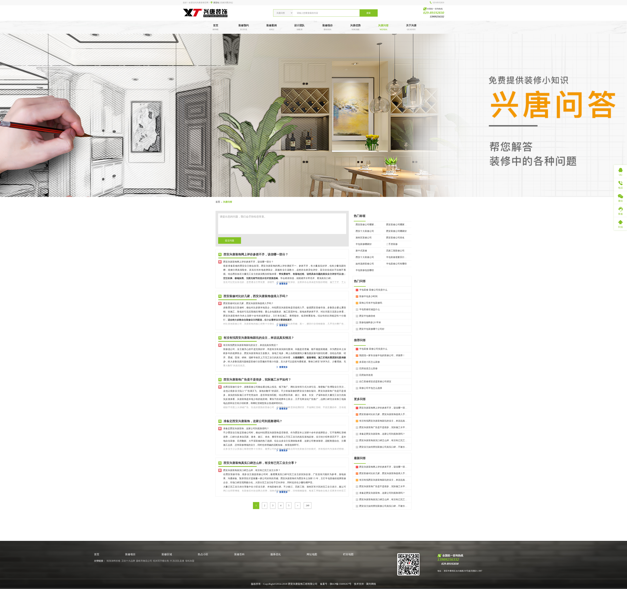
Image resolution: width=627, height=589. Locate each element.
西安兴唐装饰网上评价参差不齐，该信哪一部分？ (382, 408)
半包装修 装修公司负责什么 (371, 290)
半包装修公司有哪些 (396, 264)
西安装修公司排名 (395, 237)
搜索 (368, 13)
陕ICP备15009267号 (340, 584)
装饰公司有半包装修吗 (369, 303)
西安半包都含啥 (365, 316)
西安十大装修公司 (365, 231)
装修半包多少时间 (367, 296)
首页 (218, 202)
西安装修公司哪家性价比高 (397, 224)
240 (307, 505)
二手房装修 (392, 244)
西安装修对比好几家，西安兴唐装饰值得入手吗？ (382, 414)
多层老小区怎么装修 (368, 362)
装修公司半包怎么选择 (369, 388)
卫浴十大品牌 (128, 561)
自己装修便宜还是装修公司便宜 (373, 381)
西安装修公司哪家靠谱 (367, 224)
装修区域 (166, 554)
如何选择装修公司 (365, 264)
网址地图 (312, 554)
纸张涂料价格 (113, 561)
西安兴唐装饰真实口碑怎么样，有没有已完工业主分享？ (382, 440)
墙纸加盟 (189, 561)
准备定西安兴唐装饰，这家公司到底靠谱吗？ (380, 434)
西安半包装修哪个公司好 (370, 329)
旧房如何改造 (364, 375)
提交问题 (229, 240)
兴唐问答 (227, 202)
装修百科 (239, 554)
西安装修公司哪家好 (396, 231)
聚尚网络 (371, 584)
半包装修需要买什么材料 (397, 257)
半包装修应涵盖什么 (368, 309)
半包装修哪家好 (364, 244)
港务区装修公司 (364, 237)
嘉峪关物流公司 (144, 561)
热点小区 (203, 554)
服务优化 (275, 554)
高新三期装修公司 (395, 250)
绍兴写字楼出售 (161, 561)
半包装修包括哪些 (365, 270)
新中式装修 (361, 250)
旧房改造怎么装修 (367, 368)
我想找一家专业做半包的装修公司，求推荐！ (380, 355)
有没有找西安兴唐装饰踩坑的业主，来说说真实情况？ (382, 421)
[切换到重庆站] (226, 2)
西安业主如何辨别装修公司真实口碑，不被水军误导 (382, 447)
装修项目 (130, 554)
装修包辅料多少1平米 (368, 322)
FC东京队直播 (177, 561)
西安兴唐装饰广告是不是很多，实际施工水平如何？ (382, 427)
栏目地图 (348, 554)
